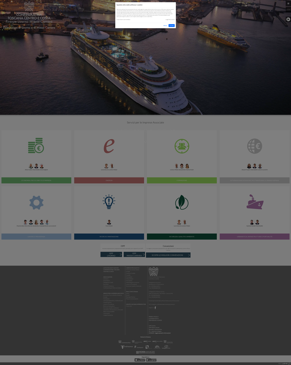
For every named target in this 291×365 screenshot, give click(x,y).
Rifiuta (165, 25)
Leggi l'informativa (170, 19)
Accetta (172, 25)
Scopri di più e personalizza (123, 19)
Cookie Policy (149, 16)
